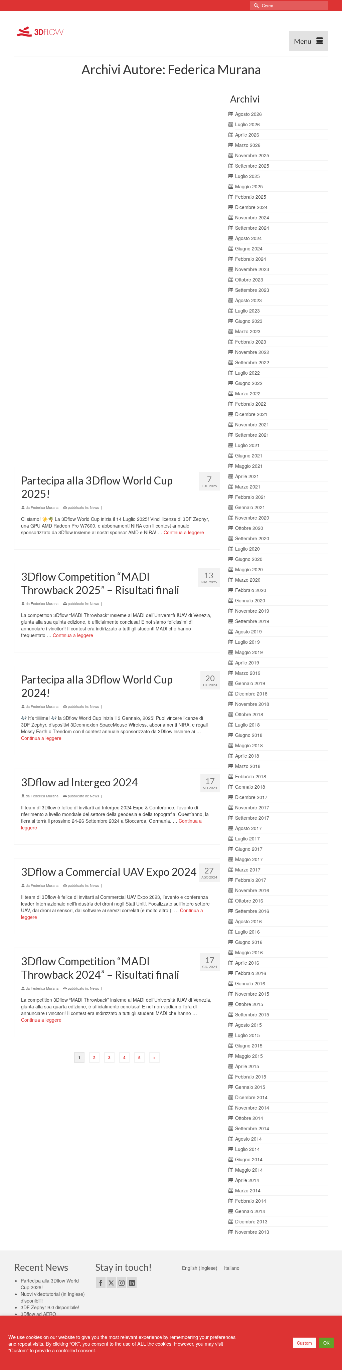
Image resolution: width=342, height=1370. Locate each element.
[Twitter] (111, 1282)
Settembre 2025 (252, 165)
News (94, 139)
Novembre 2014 (252, 1107)
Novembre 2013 (252, 1231)
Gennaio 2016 (250, 983)
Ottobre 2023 (249, 279)
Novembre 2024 (252, 217)
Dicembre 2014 (251, 1097)
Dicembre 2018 (251, 693)
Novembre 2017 (252, 807)
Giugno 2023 (249, 321)
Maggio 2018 (249, 745)
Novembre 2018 (252, 704)
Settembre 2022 (252, 362)
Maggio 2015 (249, 1055)
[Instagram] (121, 1282)
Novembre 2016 (252, 890)
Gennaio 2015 (250, 1087)
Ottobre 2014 (249, 1118)
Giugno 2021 (249, 455)
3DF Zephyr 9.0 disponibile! (50, 1307)
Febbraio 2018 (250, 776)
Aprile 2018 (247, 755)
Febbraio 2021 (250, 497)
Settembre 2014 (252, 1128)
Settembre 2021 (252, 434)
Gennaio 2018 (250, 786)
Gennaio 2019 (250, 683)
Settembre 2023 (252, 289)
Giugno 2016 (249, 942)
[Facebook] (101, 1282)
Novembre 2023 (252, 269)
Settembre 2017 (252, 817)
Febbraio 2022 (250, 403)
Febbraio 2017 (250, 879)
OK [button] (326, 1343)
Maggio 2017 (249, 859)
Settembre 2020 (252, 538)
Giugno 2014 (249, 1159)
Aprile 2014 (247, 1180)
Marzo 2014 (248, 1190)
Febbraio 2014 (250, 1200)
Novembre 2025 (252, 155)
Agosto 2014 (248, 1138)
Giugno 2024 (249, 248)
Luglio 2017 (247, 838)
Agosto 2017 (248, 828)
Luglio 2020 (247, 548)
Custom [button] (304, 1343)
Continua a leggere (171, 164)
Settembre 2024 (252, 227)
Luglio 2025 (247, 176)
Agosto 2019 (248, 631)
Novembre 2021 (252, 424)
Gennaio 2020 (250, 600)
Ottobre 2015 (249, 1004)
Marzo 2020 (248, 579)
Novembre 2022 (252, 352)
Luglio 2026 (247, 124)
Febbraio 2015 (250, 1076)
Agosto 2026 (248, 114)
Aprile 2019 (247, 662)
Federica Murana (44, 139)
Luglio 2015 (247, 1035)
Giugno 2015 (249, 1045)
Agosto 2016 (248, 921)
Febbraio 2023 (250, 341)
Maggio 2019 (249, 652)
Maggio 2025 (249, 186)
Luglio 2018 (247, 724)
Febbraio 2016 (250, 973)
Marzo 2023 (248, 331)
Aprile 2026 (247, 134)
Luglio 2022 (247, 372)
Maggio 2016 (249, 952)
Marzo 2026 (248, 145)
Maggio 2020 (249, 569)
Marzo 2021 (248, 486)
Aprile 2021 (247, 476)
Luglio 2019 (247, 641)
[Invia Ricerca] (255, 5)
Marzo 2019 (248, 672)
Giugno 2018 (249, 735)
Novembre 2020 (252, 517)
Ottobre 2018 (249, 714)
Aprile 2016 (247, 962)
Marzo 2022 (248, 393)
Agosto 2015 (248, 1024)
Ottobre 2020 (249, 528)
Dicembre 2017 (251, 797)
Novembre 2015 (252, 993)
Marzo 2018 (248, 766)
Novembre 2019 (252, 610)
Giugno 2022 (249, 383)
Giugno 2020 (249, 559)
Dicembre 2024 (251, 207)
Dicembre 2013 (251, 1221)
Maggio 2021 (249, 465)
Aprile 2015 (247, 1066)
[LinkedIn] (132, 1282)
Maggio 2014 (249, 1169)
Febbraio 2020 (250, 590)
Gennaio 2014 (250, 1211)
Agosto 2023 (248, 300)
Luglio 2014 (247, 1149)
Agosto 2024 (248, 238)
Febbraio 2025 (250, 196)
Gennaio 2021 (250, 507)
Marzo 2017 (248, 869)
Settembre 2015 (252, 1014)
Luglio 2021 (247, 445)
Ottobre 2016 (249, 900)
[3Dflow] (41, 31)
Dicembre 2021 (251, 414)
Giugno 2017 (249, 848)
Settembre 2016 (252, 911)
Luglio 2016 (247, 931)
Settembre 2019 (252, 621)
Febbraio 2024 (250, 258)
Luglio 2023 (247, 310)
